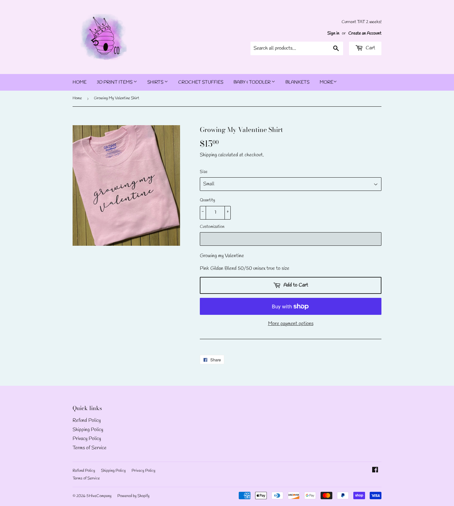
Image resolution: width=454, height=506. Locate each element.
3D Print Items (115, 82)
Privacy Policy (87, 438)
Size (204, 172)
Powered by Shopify (133, 496)
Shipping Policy (88, 429)
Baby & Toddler (252, 82)
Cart (369, 48)
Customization (212, 227)
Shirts (155, 82)
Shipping (208, 155)
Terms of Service (90, 448)
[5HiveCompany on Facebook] (375, 470)
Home (79, 82)
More (326, 82)
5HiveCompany (98, 496)
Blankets (297, 82)
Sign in (333, 33)
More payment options (290, 323)
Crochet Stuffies (200, 82)
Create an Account (364, 33)
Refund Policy (87, 420)
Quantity (207, 200)
